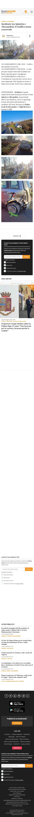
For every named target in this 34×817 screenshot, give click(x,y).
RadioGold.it (21, 810)
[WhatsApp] (27, 696)
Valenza (21, 681)
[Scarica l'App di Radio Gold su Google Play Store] (17, 710)
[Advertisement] (17, 352)
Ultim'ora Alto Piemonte (11, 742)
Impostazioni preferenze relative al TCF (17, 802)
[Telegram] (23, 696)
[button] (32, 283)
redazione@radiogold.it (23, 813)
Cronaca (3, 21)
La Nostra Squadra (16, 734)
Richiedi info (17, 723)
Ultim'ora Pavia (24, 739)
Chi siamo (7, 734)
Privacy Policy (22, 271)
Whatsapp (12, 737)
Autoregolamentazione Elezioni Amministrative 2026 (17, 800)
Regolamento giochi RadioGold (17, 795)
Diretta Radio (8, 744)
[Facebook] (6, 696)
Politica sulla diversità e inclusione (17, 789)
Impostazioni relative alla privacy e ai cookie (17, 804)
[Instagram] (19, 696)
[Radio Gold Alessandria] (8, 12)
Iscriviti (26, 257)
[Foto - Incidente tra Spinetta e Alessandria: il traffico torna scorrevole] (17, 49)
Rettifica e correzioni (17, 798)
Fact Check (17, 797)
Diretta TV (17, 744)
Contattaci (17, 748)
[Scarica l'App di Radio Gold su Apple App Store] (17, 703)
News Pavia (9, 265)
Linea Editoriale (17, 793)
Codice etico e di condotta (17, 791)
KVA (21, 814)
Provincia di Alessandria (19, 321)
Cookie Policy (21, 788)
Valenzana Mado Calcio (12, 681)
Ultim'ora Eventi (25, 742)
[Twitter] (10, 696)
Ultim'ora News (20, 737)
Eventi (8, 671)
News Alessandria (11, 262)
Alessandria (10, 21)
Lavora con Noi (25, 744)
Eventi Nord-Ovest (11, 268)
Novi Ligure (10, 648)
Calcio (3, 681)
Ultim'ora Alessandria (11, 739)
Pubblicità (27, 734)
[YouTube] (15, 696)
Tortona (9, 658)
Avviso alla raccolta (17, 806)
